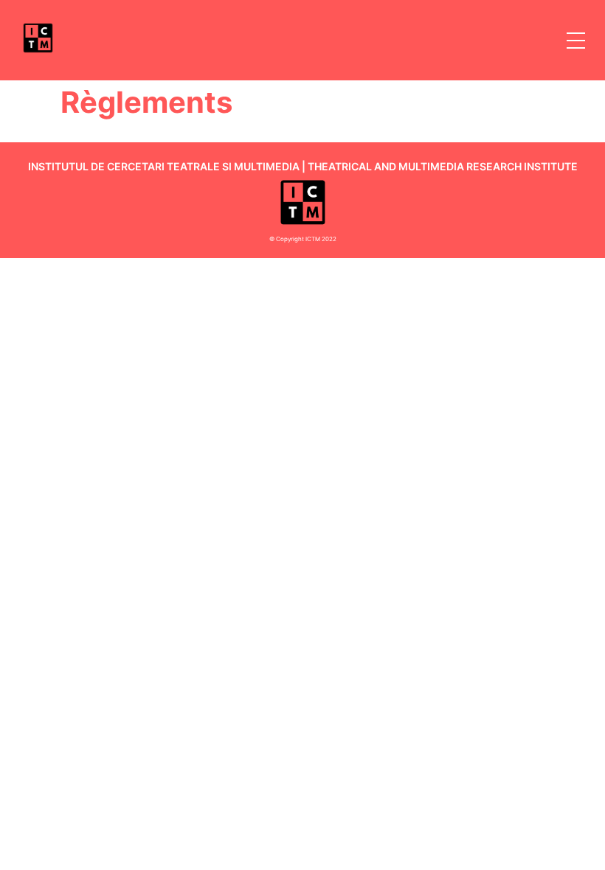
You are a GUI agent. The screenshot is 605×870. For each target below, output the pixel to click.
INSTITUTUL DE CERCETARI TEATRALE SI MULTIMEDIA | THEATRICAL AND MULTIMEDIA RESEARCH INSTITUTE (303, 166)
